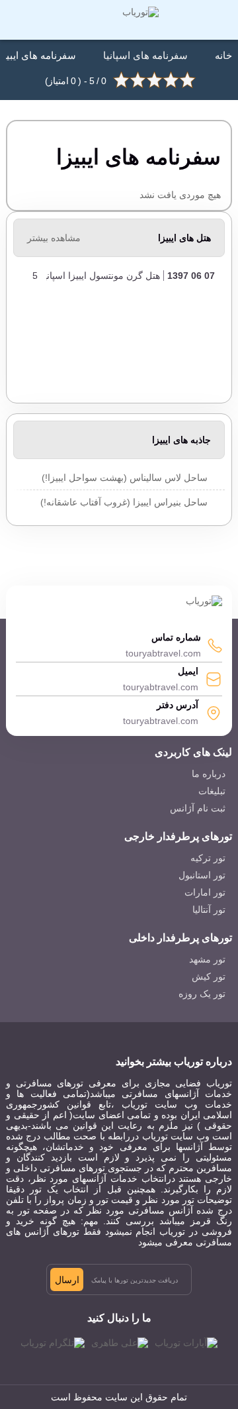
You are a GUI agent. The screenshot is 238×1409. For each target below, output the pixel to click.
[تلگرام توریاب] (52, 1342)
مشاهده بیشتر (54, 238)
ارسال (67, 1280)
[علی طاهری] (119, 1342)
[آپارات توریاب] (186, 1342)
